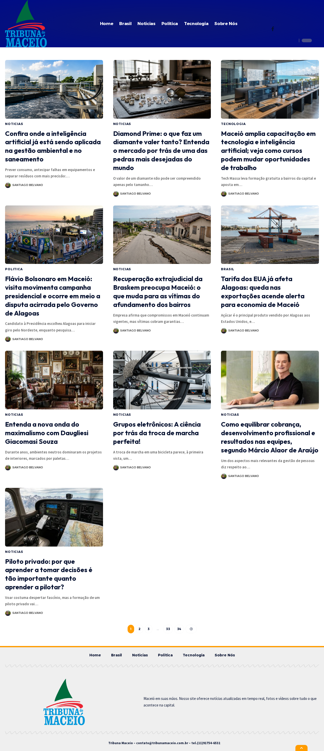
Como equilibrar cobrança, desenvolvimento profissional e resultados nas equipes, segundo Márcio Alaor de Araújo (269, 437)
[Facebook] (272, 29)
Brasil (227, 269)
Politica (14, 269)
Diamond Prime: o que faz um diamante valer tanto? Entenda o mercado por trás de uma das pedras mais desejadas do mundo (161, 150)
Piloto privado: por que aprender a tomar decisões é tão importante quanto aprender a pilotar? (48, 574)
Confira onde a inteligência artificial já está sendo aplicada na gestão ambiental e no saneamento (53, 146)
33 (168, 629)
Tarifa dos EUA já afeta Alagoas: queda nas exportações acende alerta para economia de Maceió (263, 291)
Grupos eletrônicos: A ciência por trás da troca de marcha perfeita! (157, 433)
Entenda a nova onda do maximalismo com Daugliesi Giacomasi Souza (46, 433)
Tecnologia (233, 124)
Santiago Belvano (27, 185)
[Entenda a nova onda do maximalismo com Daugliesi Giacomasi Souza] (54, 380)
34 (179, 629)
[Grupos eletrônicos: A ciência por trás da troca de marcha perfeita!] (162, 380)
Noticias (14, 124)
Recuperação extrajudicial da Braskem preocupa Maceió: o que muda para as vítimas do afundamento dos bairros (157, 291)
